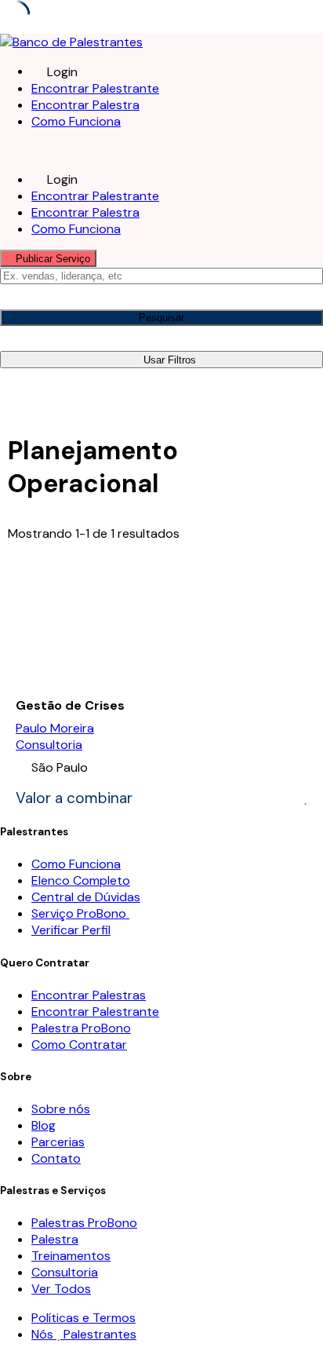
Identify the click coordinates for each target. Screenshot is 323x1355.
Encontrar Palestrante (95, 88)
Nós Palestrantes (83, 1334)
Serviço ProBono (80, 913)
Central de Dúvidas (85, 897)
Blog (43, 1125)
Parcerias (58, 1142)
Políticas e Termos (83, 1317)
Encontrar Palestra (85, 105)
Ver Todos (61, 1288)
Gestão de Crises (70, 705)
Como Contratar (79, 1044)
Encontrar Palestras (88, 995)
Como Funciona (76, 121)
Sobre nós (60, 1109)
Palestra (54, 1239)
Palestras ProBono (84, 1222)
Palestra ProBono (81, 1028)
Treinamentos (71, 1255)
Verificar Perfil (71, 930)
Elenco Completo (80, 880)
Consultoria (49, 744)
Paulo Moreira (55, 728)
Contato (56, 1158)
